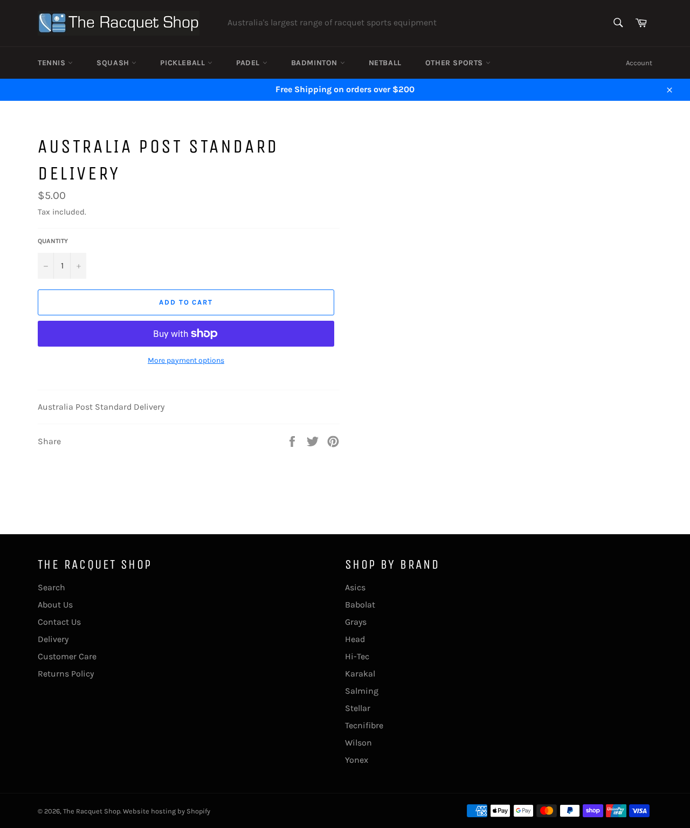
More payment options (186, 360)
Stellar (357, 708)
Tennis (53, 62)
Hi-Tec (357, 656)
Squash (114, 62)
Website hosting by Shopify (166, 811)
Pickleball (184, 62)
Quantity (53, 241)
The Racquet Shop (91, 811)
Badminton (315, 62)
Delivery (53, 639)
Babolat (360, 604)
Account (639, 63)
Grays (356, 622)
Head (355, 639)
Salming (361, 691)
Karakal (360, 673)
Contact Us (59, 622)
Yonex (356, 760)
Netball (385, 62)
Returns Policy (66, 673)
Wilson (358, 742)
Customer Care (67, 656)
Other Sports (455, 62)
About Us (55, 604)
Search (51, 587)
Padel (249, 62)
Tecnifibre (364, 725)
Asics (355, 587)
